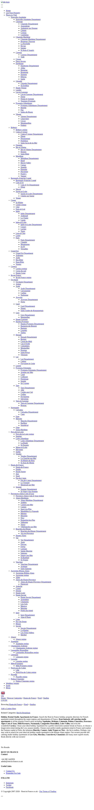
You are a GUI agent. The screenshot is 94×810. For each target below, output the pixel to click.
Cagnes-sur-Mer (27, 505)
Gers (17, 313)
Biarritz (23, 108)
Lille (17, 670)
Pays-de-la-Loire (17, 432)
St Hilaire (19, 202)
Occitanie (14, 280)
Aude (18, 286)
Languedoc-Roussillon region (27, 652)
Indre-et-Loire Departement (31, 225)
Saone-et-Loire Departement (31, 194)
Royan (23, 46)
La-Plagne (25, 630)
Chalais (23, 30)
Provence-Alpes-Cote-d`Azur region (30, 496)
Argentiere (25, 599)
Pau (22, 110)
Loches (23, 229)
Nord (18, 476)
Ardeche (19, 586)
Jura (17, 474)
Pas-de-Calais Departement (31, 480)
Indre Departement (28, 213)
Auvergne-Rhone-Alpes (20, 571)
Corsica (14, 266)
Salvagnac (25, 399)
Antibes (24, 502)
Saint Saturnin (26, 569)
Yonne (18, 198)
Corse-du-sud (21, 271)
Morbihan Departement (30, 158)
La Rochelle (25, 44)
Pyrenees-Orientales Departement (33, 370)
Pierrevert (24, 584)
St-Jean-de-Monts (27, 463)
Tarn (17, 386)
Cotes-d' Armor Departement (32, 134)
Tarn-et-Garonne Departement (32, 403)
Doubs (18, 469)
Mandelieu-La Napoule (30, 511)
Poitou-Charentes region (25, 681)
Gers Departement (28, 315)
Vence (23, 524)
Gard (18, 304)
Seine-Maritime (22, 430)
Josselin (24, 167)
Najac (23, 302)
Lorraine (14, 659)
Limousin (14, 655)
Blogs (8, 688)
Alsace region (21, 639)
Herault (18, 335)
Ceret (23, 375)
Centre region (21, 205)
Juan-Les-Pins (26, 509)
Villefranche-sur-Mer (29, 527)
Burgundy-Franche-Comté (21, 178)
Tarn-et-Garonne (22, 401)
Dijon (23, 187)
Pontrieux (24, 141)
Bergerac (24, 70)
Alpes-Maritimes (22, 498)
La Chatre (24, 218)
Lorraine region (22, 661)
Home (8, 11)
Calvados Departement (29, 412)
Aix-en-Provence (27, 533)
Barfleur (24, 423)
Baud (23, 161)
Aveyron (19, 297)
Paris (17, 238)
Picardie (14, 674)
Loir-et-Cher (20, 233)
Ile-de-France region (23, 277)
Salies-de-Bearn (27, 112)
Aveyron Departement (29, 300)
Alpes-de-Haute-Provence (26, 580)
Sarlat (23, 79)
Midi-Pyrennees (17, 663)
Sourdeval (24, 425)
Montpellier (25, 348)
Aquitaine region (22, 644)
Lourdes (24, 330)
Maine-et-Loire (21, 447)
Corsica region (21, 269)
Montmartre (25, 244)
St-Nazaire (25, 445)
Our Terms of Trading (47, 791)
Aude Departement (28, 288)
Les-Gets (24, 604)
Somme (19, 487)
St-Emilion (25, 86)
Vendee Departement (29, 456)
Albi (22, 390)
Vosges (18, 264)
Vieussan (24, 355)
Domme (24, 75)
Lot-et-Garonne (22, 92)
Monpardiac (25, 317)
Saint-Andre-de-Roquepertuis (32, 311)
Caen (23, 414)
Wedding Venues (12, 683)
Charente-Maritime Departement (33, 39)
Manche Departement (29, 421)
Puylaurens (25, 397)
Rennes (23, 152)
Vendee (18, 454)
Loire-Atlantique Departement (32, 441)
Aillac (23, 68)
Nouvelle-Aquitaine (18, 17)
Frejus (23, 547)
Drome (18, 591)
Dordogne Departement (30, 66)
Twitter (8, 785)
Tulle (22, 57)
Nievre (18, 189)
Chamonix (25, 602)
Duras (23, 97)
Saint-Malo (25, 154)
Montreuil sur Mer (28, 485)
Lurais (23, 220)
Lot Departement (27, 359)
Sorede (23, 381)
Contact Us (10, 771)
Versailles (24, 249)
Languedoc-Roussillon (19, 650)
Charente (19, 22)
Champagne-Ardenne (19, 646)
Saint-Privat (25, 352)
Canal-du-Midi (26, 341)
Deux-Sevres (21, 61)
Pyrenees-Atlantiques (24, 103)
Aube (18, 258)
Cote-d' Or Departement (30, 185)
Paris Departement (28, 240)
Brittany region (21, 130)
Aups (23, 542)
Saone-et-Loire (21, 191)
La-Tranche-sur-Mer (28, 458)
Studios (33, 704)
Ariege (18, 284)
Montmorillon (26, 123)
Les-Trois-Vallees (27, 633)
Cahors (23, 361)
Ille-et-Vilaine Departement (31, 150)
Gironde (19, 81)
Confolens (25, 35)
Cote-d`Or (20, 183)
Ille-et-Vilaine (21, 147)
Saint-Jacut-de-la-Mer (29, 143)
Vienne (18, 114)
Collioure (24, 377)
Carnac (23, 165)
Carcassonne (25, 291)
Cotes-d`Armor (21, 132)
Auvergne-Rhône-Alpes (25, 573)
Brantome (24, 72)
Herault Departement (29, 337)
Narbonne (24, 295)
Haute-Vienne (21, 88)
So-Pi (23, 247)
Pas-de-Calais (21, 478)
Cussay (23, 227)
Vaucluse (19, 562)
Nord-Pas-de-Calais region (26, 672)
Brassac (24, 405)
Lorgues (24, 549)
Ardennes (19, 255)
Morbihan (19, 156)
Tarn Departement (28, 388)
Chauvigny (25, 119)
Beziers (23, 339)
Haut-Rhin (20, 262)
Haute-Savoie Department (31, 597)
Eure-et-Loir (20, 209)
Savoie (18, 626)
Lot (17, 357)
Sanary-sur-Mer (27, 555)
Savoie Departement (28, 628)
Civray (23, 121)
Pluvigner (24, 172)
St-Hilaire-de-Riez (28, 461)
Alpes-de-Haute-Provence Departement (36, 582)
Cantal (18, 588)
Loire (18, 619)
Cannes (23, 507)
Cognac (24, 33)
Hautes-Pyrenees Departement (32, 324)
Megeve (24, 606)
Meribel (24, 635)
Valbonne (24, 522)
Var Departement (27, 540)
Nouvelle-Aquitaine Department (28, 19)
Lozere (18, 366)
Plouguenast (25, 138)
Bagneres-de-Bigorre (29, 326)
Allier (18, 577)
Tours (23, 231)
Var (17, 538)
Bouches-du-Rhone (23, 529)
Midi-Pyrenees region (24, 666)
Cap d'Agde (25, 344)
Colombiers (25, 346)
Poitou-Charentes (17, 679)
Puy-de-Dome (21, 622)
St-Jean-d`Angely (27, 50)
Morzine (24, 608)
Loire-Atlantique (22, 438)
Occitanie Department (24, 282)
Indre (18, 211)
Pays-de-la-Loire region (25, 434)
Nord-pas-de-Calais (18, 668)
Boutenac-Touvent (28, 41)
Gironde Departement (29, 83)
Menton (24, 513)
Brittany (14, 127)
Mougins (24, 516)
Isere (17, 613)
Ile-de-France (16, 275)
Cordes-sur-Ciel (27, 392)
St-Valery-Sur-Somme (29, 491)
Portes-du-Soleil (27, 611)
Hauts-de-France (17, 465)
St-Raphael (25, 558)
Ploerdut (24, 169)
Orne (18, 427)
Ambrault (24, 216)
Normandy (15, 408)
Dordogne (20, 63)
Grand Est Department (24, 253)
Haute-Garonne (22, 319)
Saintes (23, 48)
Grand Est (15, 251)
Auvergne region (22, 575)
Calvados (19, 410)
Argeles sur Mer (27, 372)
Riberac (24, 77)
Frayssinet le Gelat (28, 363)
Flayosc (24, 544)
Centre (13, 200)
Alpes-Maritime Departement (32, 500)
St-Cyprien (25, 383)
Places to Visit (11, 15)
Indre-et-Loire (21, 222)
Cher (17, 207)
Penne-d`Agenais (27, 99)
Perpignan (24, 379)
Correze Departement (29, 55)
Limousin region (22, 657)
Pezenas (24, 350)
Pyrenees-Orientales (23, 368)
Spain (8, 686)
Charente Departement (29, 24)
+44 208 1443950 (8, 759)
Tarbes (23, 333)
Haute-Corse (20, 273)
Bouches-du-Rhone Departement (33, 531)
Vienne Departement (28, 116)
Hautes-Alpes (21, 536)
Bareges (24, 328)
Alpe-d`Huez (26, 617)
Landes (18, 90)
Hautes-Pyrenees (22, 322)
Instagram (9, 783)
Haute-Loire (20, 593)
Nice (22, 518)
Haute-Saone (21, 472)
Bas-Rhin (19, 260)
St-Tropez (24, 560)
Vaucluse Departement (29, 564)
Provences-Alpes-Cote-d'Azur (22, 494)
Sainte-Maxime (26, 551)
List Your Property (13, 13)
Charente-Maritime (23, 37)
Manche (19, 419)
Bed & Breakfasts (23, 713)
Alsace (13, 637)
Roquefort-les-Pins (28, 520)
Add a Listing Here (8, 709)
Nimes (23, 308)
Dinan (23, 136)
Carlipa (23, 293)
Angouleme (25, 26)
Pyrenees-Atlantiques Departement (34, 105)
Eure (17, 416)
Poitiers (23, 125)
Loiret (18, 236)
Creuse (18, 59)
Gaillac (23, 394)
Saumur (19, 436)
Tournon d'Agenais (28, 101)
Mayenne (19, 450)
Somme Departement (29, 489)
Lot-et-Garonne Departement (32, 94)
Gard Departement (28, 306)
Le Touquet (25, 483)
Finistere (19, 145)
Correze (19, 52)
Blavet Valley (26, 163)
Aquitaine (14, 641)
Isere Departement (28, 615)
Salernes (24, 553)
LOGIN (4, 700)
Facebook (9, 787)
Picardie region (21, 677)
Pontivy (24, 174)
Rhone (18, 624)
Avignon (24, 566)
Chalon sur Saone (27, 196)
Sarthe (18, 452)
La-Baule (24, 443)
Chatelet (24, 242)
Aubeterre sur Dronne (29, 28)
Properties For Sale (13, 773)
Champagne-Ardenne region (27, 648)
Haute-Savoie (21, 595)
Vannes (23, 176)
